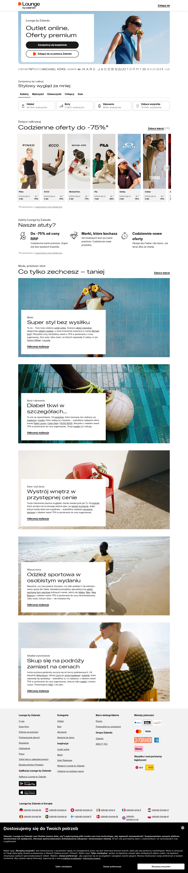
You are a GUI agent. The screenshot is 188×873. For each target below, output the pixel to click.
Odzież (60, 721)
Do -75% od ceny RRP (45, 236)
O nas (21, 721)
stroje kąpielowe (72, 675)
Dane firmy (24, 726)
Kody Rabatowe (64, 760)
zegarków (59, 417)
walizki (83, 681)
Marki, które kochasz (99, 233)
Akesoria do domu (65, 737)
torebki (76, 426)
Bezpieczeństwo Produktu (31, 765)
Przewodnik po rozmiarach (108, 726)
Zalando (99, 738)
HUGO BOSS (66, 423)
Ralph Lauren (40, 423)
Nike (88, 592)
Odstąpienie (24, 748)
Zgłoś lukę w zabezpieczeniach (33, 759)
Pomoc (99, 721)
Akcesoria (62, 732)
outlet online (60, 328)
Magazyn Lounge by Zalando (70, 766)
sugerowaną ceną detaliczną (48, 207)
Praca (21, 754)
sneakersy (32, 420)
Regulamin (24, 743)
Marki (60, 755)
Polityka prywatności (28, 732)
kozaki (41, 420)
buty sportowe (43, 592)
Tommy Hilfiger (34, 340)
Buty (59, 726)
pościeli (95, 503)
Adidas (81, 592)
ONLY (50, 685)
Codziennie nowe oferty (147, 236)
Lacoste (46, 340)
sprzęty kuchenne (80, 506)
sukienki (86, 675)
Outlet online (63, 749)
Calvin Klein (52, 423)
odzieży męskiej (45, 331)
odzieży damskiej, (83, 328)
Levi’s (58, 675)
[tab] (24, 94)
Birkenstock (42, 675)
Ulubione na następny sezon (70, 771)
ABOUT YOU (102, 744)
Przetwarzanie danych (29, 737)
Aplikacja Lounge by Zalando (32, 777)
